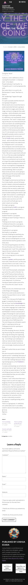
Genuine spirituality (7, 429)
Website (4, 492)
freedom (20, 362)
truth (8, 138)
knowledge (19, 303)
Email (4, 484)
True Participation (17, 581)
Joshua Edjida (21, 47)
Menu (23, 2)
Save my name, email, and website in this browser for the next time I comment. (13, 502)
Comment (5, 455)
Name (4, 476)
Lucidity (10, 436)
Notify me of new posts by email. (13, 515)
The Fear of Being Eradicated (7, 568)
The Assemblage (6, 421)
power (11, 259)
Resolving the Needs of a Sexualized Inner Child (21, 568)
